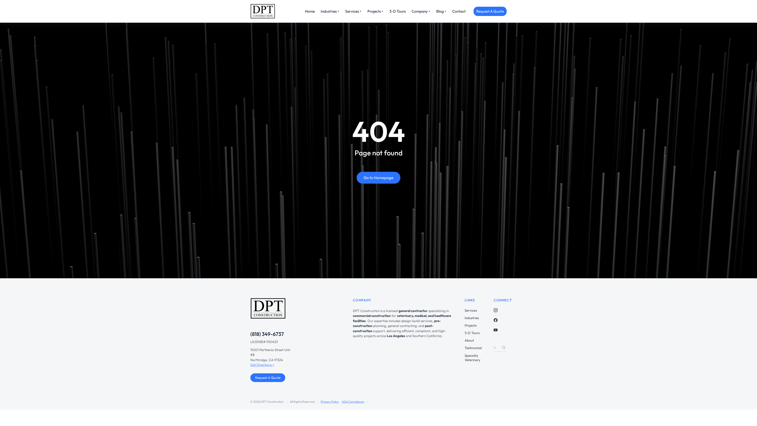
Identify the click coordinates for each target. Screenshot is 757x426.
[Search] (504, 347)
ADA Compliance (353, 402)
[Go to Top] (748, 417)
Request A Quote (490, 11)
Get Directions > (262, 365)
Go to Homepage (378, 177)
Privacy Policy (330, 402)
